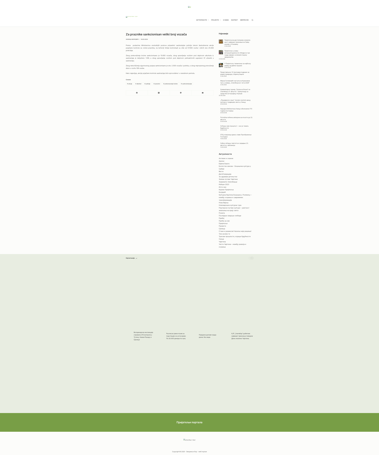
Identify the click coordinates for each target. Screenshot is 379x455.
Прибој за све (224, 221)
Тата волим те (224, 234)
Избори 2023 (224, 184)
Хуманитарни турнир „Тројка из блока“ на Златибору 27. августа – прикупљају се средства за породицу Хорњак (235, 91)
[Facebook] (137, 92)
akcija (129, 84)
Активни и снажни (226, 158)
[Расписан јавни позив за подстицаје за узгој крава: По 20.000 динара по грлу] (161, 336)
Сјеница (222, 229)
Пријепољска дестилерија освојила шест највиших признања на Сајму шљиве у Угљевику (237, 42)
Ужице (221, 239)
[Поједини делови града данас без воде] (194, 336)
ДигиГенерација (225, 174)
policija (147, 84)
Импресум (244, 20)
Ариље (221, 161)
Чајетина (222, 242)
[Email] (203, 92)
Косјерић (222, 192)
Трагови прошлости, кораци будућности (235, 236)
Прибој (221, 218)
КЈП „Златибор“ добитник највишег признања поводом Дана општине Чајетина (242, 336)
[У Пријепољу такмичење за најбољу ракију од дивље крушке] (221, 65)
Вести (221, 171)
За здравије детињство (228, 177)
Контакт (234, 20)
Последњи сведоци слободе (230, 216)
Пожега (222, 213)
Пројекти (215, 20)
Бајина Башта (224, 164)
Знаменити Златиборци (228, 182)
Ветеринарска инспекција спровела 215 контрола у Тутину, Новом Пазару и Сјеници (143, 336)
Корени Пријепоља (226, 190)
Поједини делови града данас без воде (207, 336)
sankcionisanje (186, 84)
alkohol (138, 84)
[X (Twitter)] (159, 92)
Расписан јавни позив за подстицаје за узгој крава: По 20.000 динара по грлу (176, 336)
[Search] (252, 20)
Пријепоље (223, 223)
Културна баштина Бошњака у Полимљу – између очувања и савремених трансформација (235, 197)
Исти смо (222, 187)
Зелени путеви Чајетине (228, 179)
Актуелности (201, 20)
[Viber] (181, 92)
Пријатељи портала (189, 422)
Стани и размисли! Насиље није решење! (235, 231)
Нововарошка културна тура (230, 205)
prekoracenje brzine (170, 84)
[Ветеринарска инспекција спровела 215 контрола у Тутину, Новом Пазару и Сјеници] (129, 336)
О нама (226, 20)
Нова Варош (223, 203)
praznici (157, 84)
